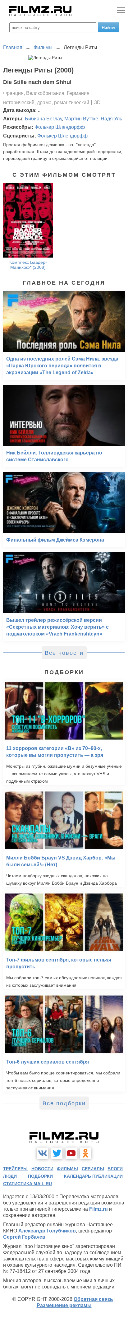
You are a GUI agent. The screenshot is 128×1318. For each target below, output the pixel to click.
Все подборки (64, 1103)
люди (10, 1176)
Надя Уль (111, 118)
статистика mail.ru (27, 1183)
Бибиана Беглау (43, 118)
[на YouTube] (71, 1153)
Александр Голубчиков (47, 1230)
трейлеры (15, 1168)
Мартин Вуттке (81, 118)
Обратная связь (93, 1299)
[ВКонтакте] (42, 1153)
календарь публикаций (93, 1176)
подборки (40, 1176)
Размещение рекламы (64, 1305)
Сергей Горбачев (24, 1237)
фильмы (67, 1168)
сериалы (93, 1168)
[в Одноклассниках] (85, 1153)
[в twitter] (56, 1153)
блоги (115, 1168)
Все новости (64, 653)
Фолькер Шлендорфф (59, 127)
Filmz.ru (98, 1209)
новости (42, 1168)
